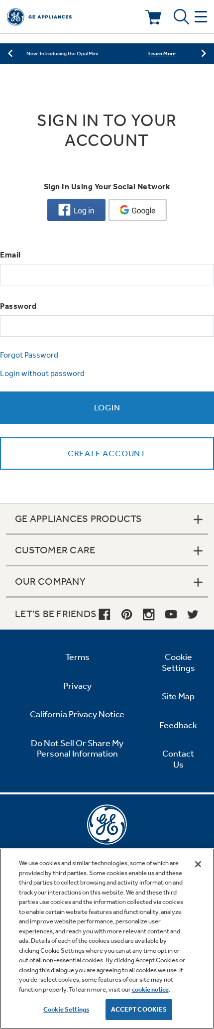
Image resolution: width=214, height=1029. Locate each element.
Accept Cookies (139, 1009)
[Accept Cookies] (198, 864)
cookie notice (150, 989)
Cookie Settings (66, 1009)
